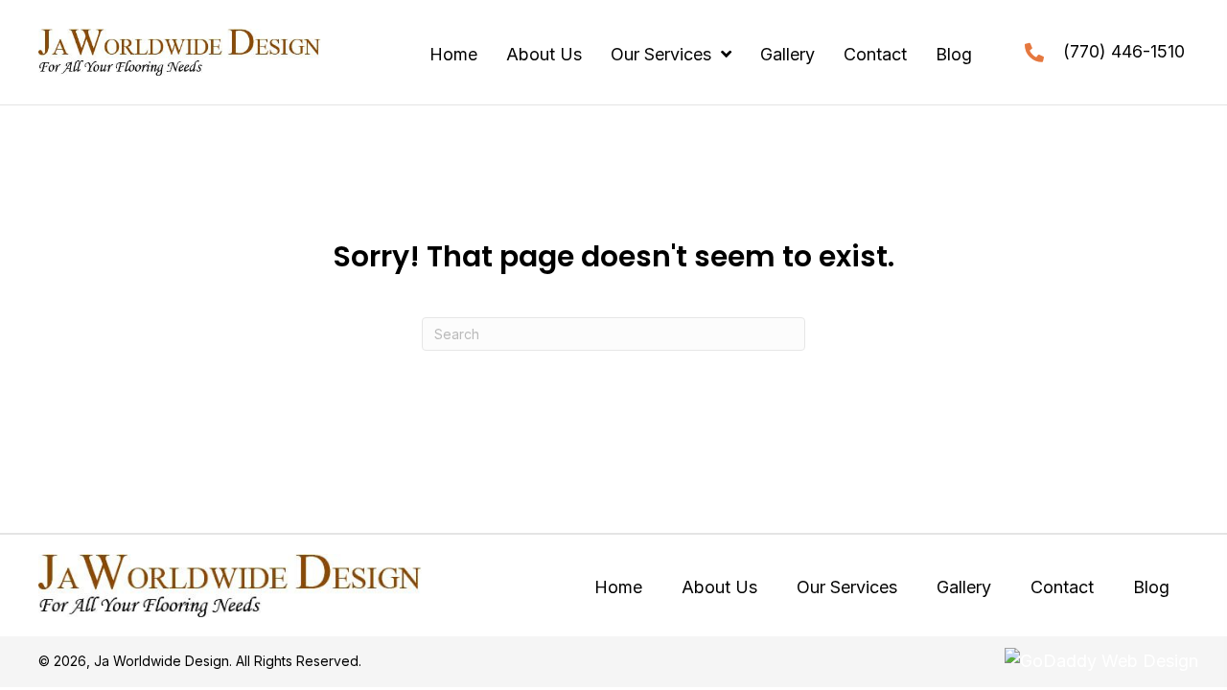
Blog (1151, 587)
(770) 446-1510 (1124, 51)
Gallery (964, 587)
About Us (719, 587)
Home (618, 587)
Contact (1062, 587)
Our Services (847, 587)
